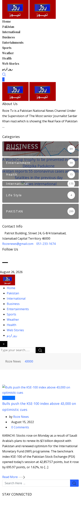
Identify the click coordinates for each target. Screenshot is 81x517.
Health (6, 58)
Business (8, 37)
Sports (6, 48)
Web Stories (10, 63)
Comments (20, 427)
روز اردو (7, 69)
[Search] (4, 74)
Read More (10, 477)
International (11, 32)
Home (6, 21)
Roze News (21, 417)
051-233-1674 (46, 244)
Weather (8, 53)
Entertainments (13, 42)
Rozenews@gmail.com (17, 244)
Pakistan (8, 27)
